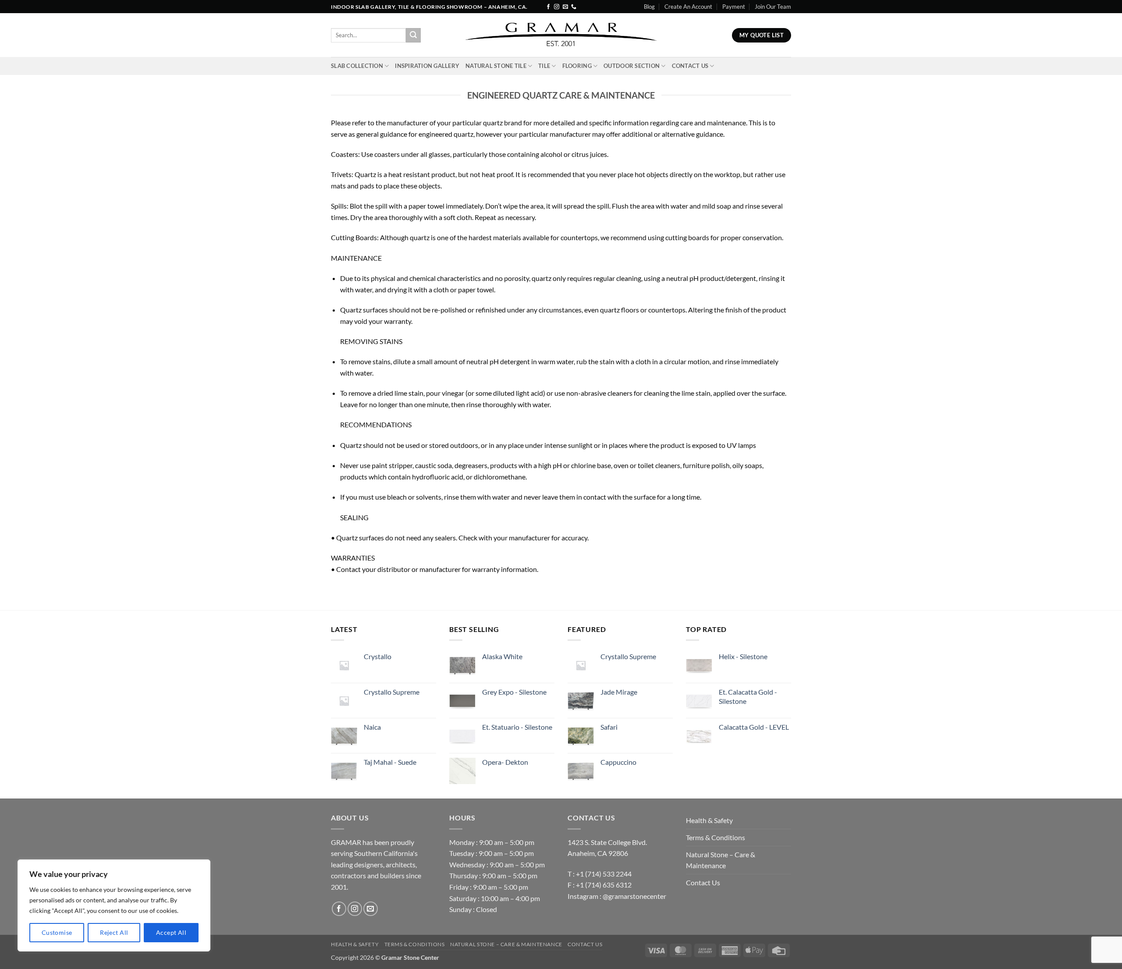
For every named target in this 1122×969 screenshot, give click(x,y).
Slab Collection (357, 65)
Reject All (114, 932)
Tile (544, 65)
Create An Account (688, 6)
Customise (57, 932)
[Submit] (413, 35)
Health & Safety (709, 820)
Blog (649, 6)
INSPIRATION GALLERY (427, 65)
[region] (114, 905)
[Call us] (573, 7)
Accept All (171, 932)
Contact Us (690, 65)
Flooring (577, 65)
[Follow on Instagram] (556, 7)
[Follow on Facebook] (548, 7)
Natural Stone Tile (495, 65)
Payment (733, 6)
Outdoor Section (632, 65)
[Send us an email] (565, 7)
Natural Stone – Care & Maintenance (720, 860)
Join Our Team (773, 6)
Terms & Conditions (715, 837)
